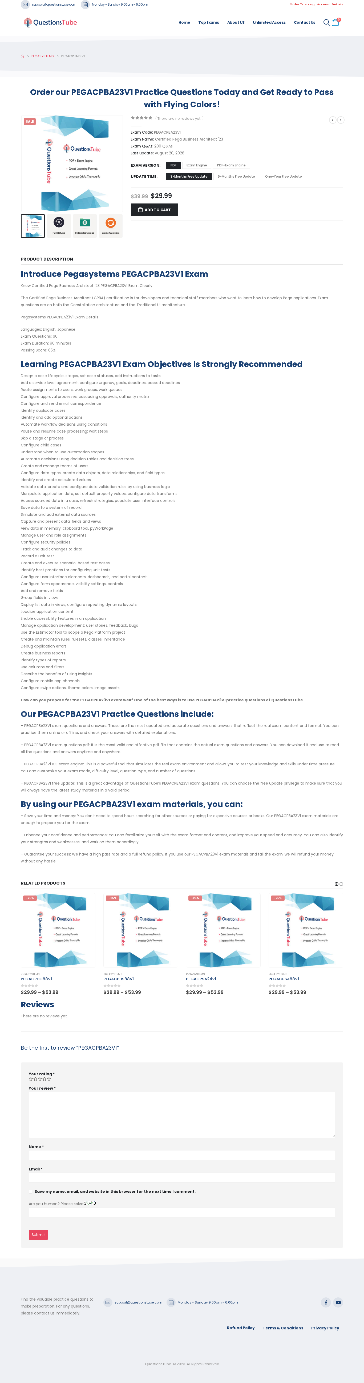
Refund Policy (241, 1327)
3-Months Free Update (189, 176)
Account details (330, 4)
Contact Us (304, 22)
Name (36, 1146)
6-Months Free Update (236, 176)
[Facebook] (326, 1302)
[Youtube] (338, 1302)
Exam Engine (197, 165)
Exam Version (145, 165)
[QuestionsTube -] (50, 22)
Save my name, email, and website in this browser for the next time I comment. (115, 1191)
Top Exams (208, 22)
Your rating (42, 1074)
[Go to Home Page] (22, 56)
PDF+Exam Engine (231, 165)
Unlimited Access (269, 22)
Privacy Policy (325, 1328)
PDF (173, 165)
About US (236, 22)
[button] (22, 163)
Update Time (143, 176)
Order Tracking (302, 4)
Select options (86, 902)
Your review (42, 1088)
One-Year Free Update (283, 176)
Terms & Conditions (283, 1328)
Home (184, 22)
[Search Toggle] (327, 22)
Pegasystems (30, 974)
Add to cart (158, 210)
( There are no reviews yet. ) (179, 118)
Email (35, 1169)
